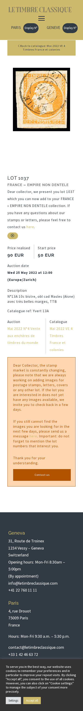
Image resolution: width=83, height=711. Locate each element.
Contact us (42, 474)
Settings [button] (13, 701)
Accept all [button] (32, 701)
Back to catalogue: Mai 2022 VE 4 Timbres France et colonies (42, 47)
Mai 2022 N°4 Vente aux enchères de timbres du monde (23, 335)
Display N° (31, 28)
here (30, 227)
